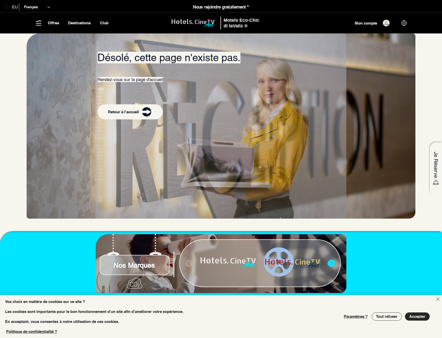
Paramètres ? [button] (356, 316)
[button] (9, 7)
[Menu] (331, 263)
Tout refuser (386, 316)
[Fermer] (438, 299)
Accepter (417, 316)
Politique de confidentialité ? (31, 331)
